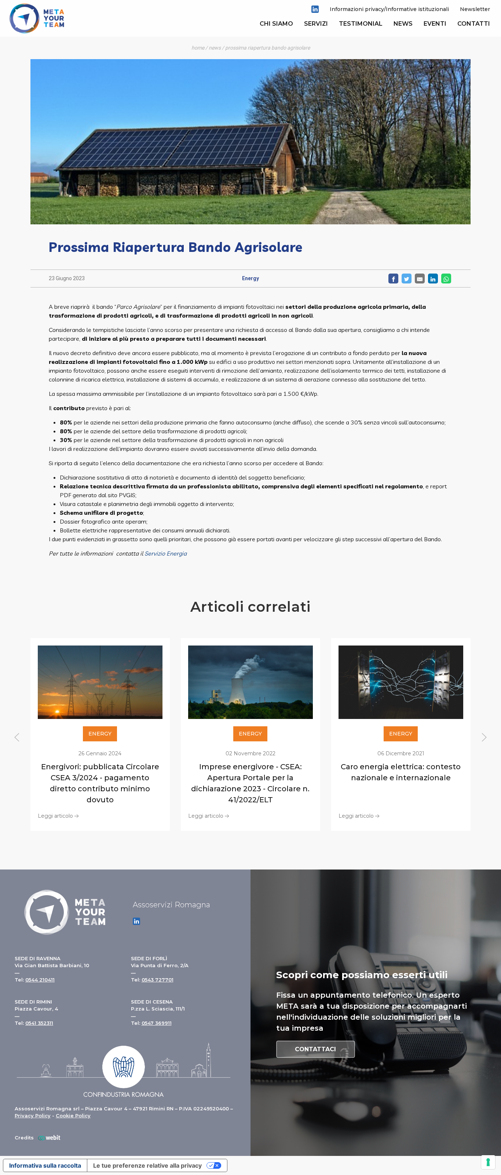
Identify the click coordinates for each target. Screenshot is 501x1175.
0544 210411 (40, 980)
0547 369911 (157, 1023)
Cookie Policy (73, 1115)
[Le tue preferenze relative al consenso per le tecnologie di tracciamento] (488, 1162)
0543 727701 (157, 980)
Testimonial (361, 23)
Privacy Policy (33, 1115)
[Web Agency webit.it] (47, 1138)
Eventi (435, 23)
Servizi (316, 23)
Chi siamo (276, 23)
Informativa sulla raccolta (45, 1165)
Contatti (473, 23)
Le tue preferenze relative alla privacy (147, 1165)
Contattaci (315, 1048)
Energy (250, 278)
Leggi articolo (55, 815)
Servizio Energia (166, 553)
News (403, 23)
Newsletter (475, 9)
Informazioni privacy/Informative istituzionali (389, 9)
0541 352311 (39, 1023)
